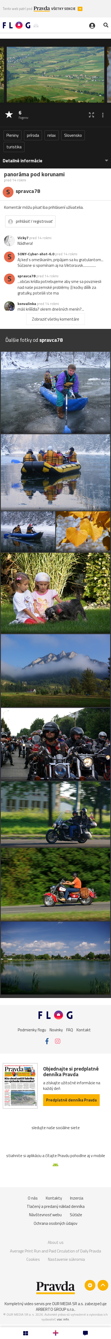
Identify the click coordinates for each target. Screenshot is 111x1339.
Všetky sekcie (63, 8)
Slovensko (73, 135)
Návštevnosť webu (45, 1215)
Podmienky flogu (32, 1029)
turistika (14, 147)
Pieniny (12, 135)
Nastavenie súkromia (66, 1259)
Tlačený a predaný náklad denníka (56, 1206)
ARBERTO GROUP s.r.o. (55, 1309)
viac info (63, 1319)
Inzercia (76, 1198)
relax (51, 135)
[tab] (55, 158)
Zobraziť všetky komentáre (55, 319)
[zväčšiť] (91, 114)
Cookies (33, 1259)
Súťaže (76, 1215)
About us (56, 1242)
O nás (33, 1198)
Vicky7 (23, 237)
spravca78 (27, 276)
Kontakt (84, 1029)
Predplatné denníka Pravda (71, 1100)
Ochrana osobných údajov (55, 1223)
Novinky (56, 1029)
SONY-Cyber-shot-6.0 (36, 254)
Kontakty (54, 1198)
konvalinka (27, 303)
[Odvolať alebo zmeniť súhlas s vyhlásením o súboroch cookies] (90, 1285)
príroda (33, 135)
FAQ (69, 1029)
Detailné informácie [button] (22, 160)
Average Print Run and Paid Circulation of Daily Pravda (55, 1251)
